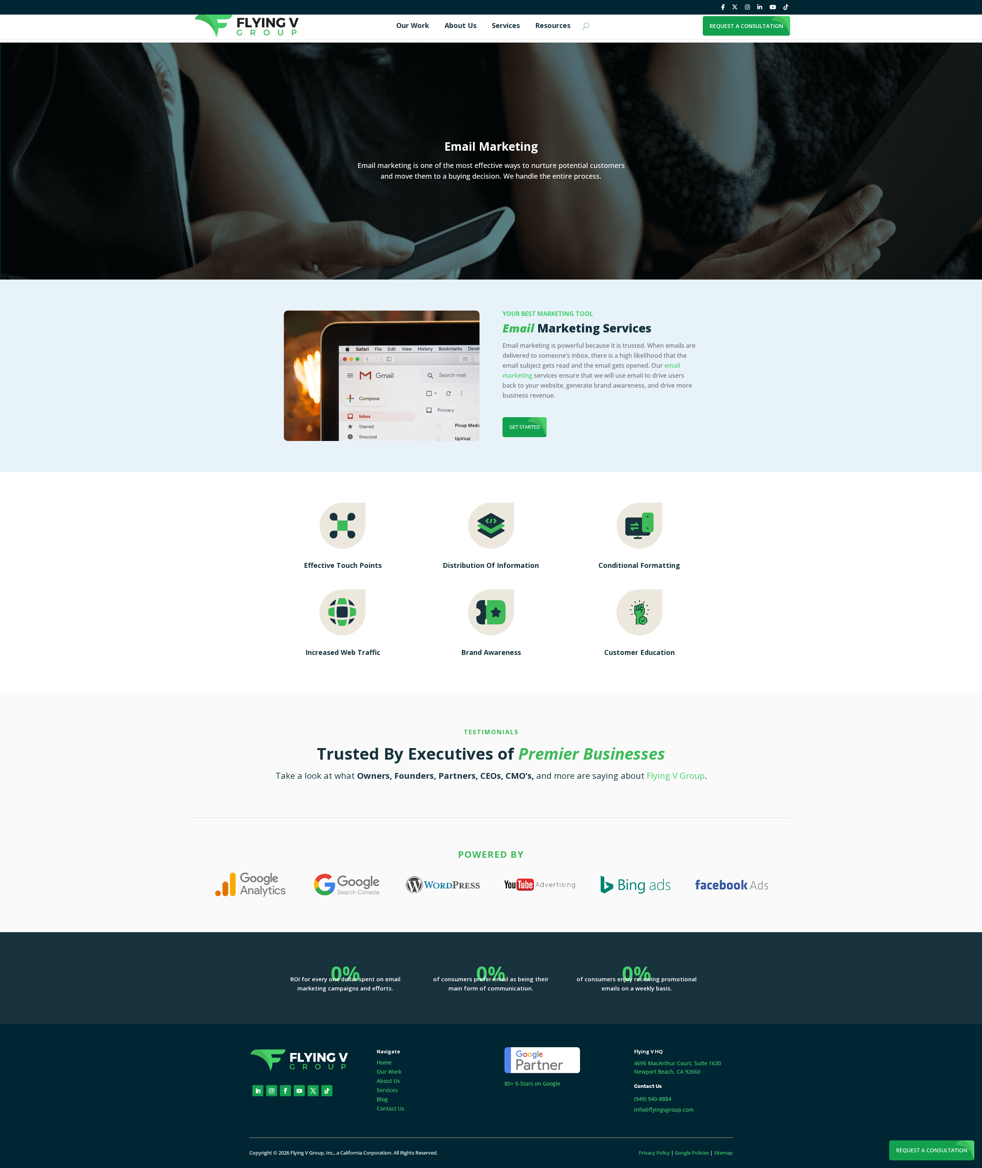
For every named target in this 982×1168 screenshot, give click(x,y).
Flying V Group (676, 775)
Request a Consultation (931, 1150)
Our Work (389, 1071)
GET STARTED (524, 426)
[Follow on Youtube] (299, 1090)
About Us (388, 1080)
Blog (382, 1099)
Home (384, 1062)
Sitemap (723, 1152)
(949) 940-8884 (652, 1098)
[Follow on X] (313, 1090)
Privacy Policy (654, 1152)
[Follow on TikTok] (327, 1090)
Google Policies (692, 1152)
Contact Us (390, 1108)
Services (387, 1090)
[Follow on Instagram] (271, 1090)
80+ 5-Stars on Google (532, 1083)
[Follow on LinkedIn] (258, 1090)
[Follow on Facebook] (285, 1090)
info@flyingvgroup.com (664, 1109)
